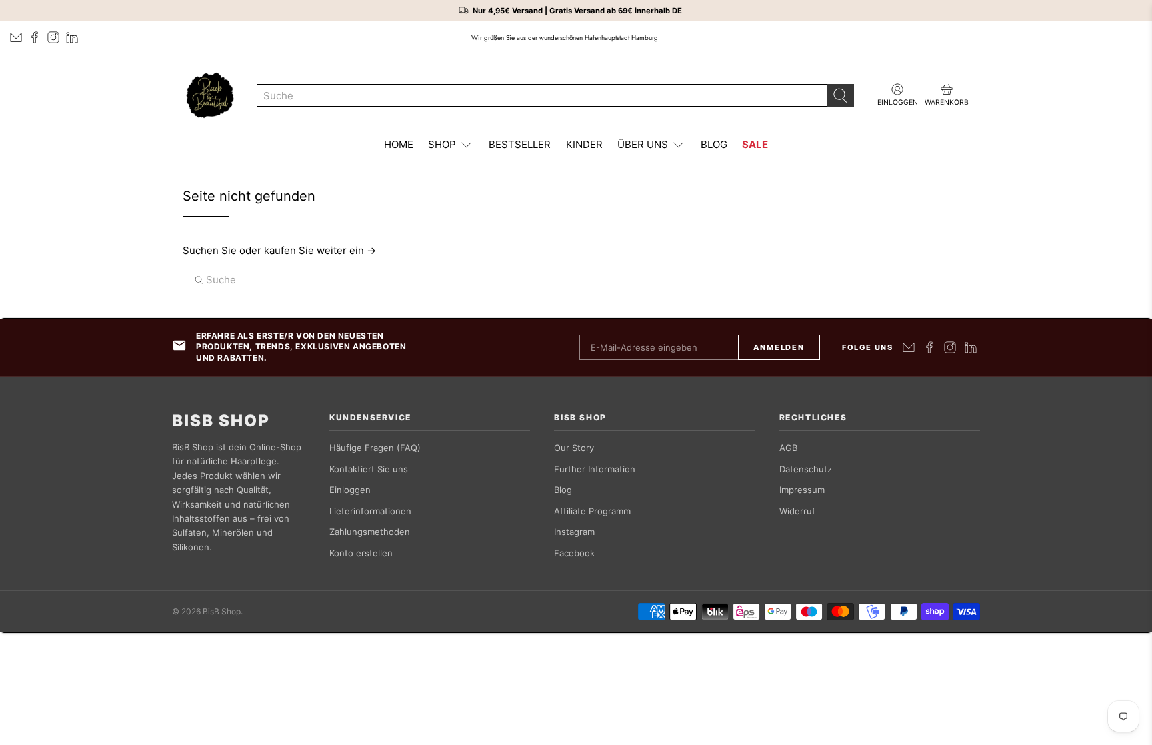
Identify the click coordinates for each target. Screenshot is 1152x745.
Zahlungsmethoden (369, 531)
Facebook (574, 553)
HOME (398, 144)
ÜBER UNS (642, 144)
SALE (755, 144)
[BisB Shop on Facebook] (35, 37)
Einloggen (350, 489)
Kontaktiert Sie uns (368, 469)
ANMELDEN (778, 347)
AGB (788, 447)
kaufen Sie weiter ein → (320, 250)
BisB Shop (221, 421)
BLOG (714, 144)
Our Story (574, 447)
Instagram (574, 531)
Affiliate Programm (592, 511)
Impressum (802, 489)
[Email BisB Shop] (16, 37)
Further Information (594, 469)
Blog (563, 489)
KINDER (584, 144)
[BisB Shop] (210, 95)
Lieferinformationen (370, 511)
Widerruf (797, 511)
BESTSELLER (520, 144)
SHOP (442, 144)
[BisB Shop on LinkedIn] (72, 37)
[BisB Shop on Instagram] (53, 37)
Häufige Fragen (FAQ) (375, 447)
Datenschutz (805, 469)
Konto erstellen (361, 553)
